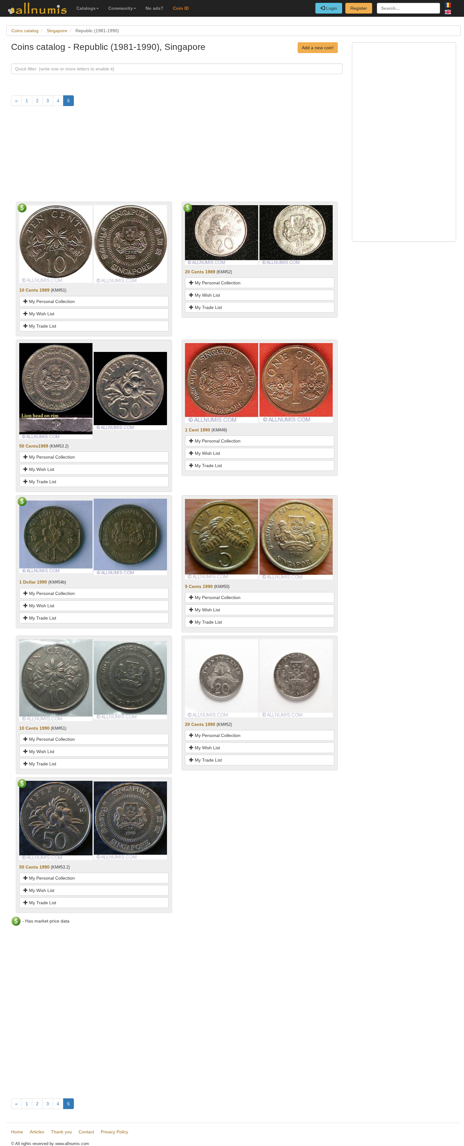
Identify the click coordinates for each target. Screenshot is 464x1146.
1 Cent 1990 (197, 429)
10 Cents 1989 (34, 290)
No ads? (155, 8)
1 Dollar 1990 (33, 582)
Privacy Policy (114, 1131)
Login (331, 8)
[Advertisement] (176, 157)
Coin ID (181, 8)
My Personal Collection (51, 301)
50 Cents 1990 (34, 867)
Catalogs (86, 8)
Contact (86, 1131)
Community (120, 8)
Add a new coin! (318, 47)
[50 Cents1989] (55, 390)
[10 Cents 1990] (55, 679)
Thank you (61, 1131)
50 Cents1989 (33, 445)
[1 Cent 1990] (221, 382)
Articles (37, 1131)
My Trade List (42, 326)
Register (358, 8)
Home (17, 1131)
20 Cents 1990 (200, 724)
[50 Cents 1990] (55, 819)
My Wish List (41, 313)
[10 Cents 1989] (55, 243)
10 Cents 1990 (34, 728)
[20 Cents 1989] (221, 234)
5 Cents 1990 (199, 586)
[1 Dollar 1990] (55, 536)
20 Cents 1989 (200, 271)
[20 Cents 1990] (221, 677)
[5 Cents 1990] (221, 538)
